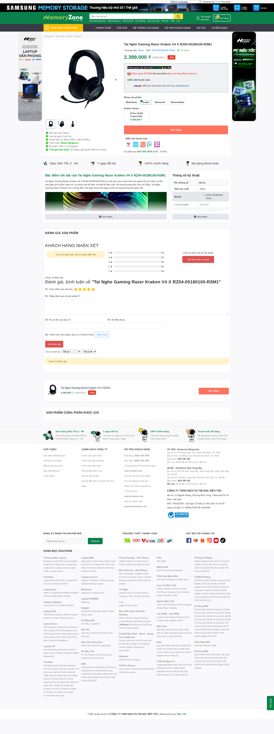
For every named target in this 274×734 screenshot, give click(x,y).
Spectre (53, 653)
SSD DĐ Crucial (201, 580)
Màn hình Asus (163, 629)
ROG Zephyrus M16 (52, 637)
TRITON (66, 596)
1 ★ (110, 271)
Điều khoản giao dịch (53, 465)
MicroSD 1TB (49, 682)
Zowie (129, 564)
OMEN (76, 653)
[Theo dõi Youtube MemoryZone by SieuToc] (216, 540)
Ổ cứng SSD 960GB (203, 623)
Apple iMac (106, 645)
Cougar (147, 621)
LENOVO (96, 624)
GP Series (106, 564)
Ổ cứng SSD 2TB (202, 626)
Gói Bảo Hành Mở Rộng (91, 611)
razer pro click (153, 21)
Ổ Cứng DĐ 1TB (208, 564)
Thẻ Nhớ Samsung (67, 665)
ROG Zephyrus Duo (70, 634)
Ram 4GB (161, 645)
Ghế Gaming (133, 628)
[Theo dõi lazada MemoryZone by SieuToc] (195, 540)
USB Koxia (86, 670)
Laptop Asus (71, 564)
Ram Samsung (172, 655)
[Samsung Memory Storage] (137, 7)
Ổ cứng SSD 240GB (203, 613)
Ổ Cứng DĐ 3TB (206, 568)
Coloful (180, 579)
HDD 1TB (210, 654)
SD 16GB (61, 682)
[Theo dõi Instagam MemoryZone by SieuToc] (209, 540)
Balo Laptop (87, 614)
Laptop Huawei (56, 571)
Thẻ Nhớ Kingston (67, 669)
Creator (93, 571)
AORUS (70, 605)
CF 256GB (68, 692)
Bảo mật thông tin (51, 470)
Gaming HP (49, 656)
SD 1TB (54, 689)
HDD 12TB (210, 661)
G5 (53, 605)
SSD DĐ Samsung (217, 580)
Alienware (64, 618)
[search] (178, 16)
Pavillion (63, 649)
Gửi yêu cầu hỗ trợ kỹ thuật (137, 476)
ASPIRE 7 (75, 593)
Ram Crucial (169, 652)
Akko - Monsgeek (126, 573)
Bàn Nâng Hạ (135, 624)
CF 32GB (72, 689)
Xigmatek (168, 589)
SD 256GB (64, 685)
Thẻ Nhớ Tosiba (51, 669)
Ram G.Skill (181, 652)
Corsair (137, 561)
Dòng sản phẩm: (133, 97)
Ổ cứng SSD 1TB (221, 623)
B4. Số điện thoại (116, 319)
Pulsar (122, 564)
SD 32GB (70, 682)
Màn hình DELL (176, 629)
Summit (85, 571)
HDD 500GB (199, 654)
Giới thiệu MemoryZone (54, 455)
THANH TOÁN (103, 27)
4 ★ (110, 257)
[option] (82, 79)
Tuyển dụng (48, 476)
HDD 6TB (213, 658)
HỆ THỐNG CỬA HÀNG (146, 27)
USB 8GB (86, 674)
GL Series (96, 564)
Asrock (110, 633)
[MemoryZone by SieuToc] (63, 18)
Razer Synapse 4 (69, 143)
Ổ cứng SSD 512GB (222, 619)
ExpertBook (63, 640)
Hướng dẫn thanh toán (92, 470)
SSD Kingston (214, 629)
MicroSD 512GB (66, 679)
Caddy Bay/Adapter (165, 665)
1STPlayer (162, 592)
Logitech (122, 561)
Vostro (47, 618)
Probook (68, 653)
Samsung (124, 596)
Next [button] (115, 79)
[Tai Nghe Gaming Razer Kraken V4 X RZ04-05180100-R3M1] (82, 79)
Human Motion (126, 647)
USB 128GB (93, 677)
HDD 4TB (203, 658)
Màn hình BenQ (171, 633)
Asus (179, 592)
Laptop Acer (60, 564)
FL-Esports (132, 577)
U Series (47, 605)
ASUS (93, 633)
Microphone (150, 669)
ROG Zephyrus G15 (52, 634)
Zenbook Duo (63, 627)
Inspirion (74, 614)
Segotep (171, 592)
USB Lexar (111, 667)
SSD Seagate (213, 633)
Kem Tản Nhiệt (172, 671)
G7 (57, 605)
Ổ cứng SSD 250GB (222, 613)
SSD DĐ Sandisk (209, 583)
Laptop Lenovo (62, 568)
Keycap (123, 580)
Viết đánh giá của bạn (198, 259)
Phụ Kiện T (138, 596)
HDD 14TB (221, 661)
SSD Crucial (200, 633)
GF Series (86, 564)
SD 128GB (54, 685)
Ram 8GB (170, 645)
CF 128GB (58, 692)
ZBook (60, 653)
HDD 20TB (199, 664)
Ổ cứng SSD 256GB (203, 616)
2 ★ (110, 266)
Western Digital (200, 561)
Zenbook (52, 627)
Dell (135, 564)
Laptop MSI (57, 561)
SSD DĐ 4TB (204, 600)
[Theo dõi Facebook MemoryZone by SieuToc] (188, 540)
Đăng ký (95, 541)
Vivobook (52, 640)
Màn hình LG (163, 636)
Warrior (122, 618)
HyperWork (138, 621)
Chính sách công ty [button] (95, 449)
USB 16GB (96, 674)
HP (82, 624)
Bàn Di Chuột (144, 564)
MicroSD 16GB (60, 672)
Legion (101, 583)
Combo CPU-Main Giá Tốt (93, 658)
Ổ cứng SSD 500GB (203, 619)
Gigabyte (179, 570)
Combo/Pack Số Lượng (54, 695)
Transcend (213, 561)
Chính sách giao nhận (91, 455)
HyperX (145, 561)
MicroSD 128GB (70, 675)
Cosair (159, 589)
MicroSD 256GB (51, 679)
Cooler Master (126, 621)
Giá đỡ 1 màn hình (126, 640)
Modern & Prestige (106, 568)
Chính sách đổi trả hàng (92, 460)
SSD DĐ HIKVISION (211, 587)
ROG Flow (67, 637)
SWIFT (46, 593)
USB (172, 21)
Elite (46, 653)
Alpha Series (86, 561)
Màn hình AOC (186, 633)
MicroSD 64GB (56, 675)
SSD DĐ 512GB (223, 593)
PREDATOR (57, 596)
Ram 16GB (180, 645)
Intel (158, 561)
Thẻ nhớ (165, 21)
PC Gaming (140, 21)
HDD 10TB (199, 661)
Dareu (141, 577)
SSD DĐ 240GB (211, 590)
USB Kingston (100, 667)
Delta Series (99, 561)
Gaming (57, 614)
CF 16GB (63, 689)
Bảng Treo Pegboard (141, 644)
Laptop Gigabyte (71, 561)
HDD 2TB (220, 654)
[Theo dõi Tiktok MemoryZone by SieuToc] (222, 540)
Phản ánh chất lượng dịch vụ (137, 486)
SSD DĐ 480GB (208, 593)
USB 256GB (104, 677)
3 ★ (110, 262)
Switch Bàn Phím (135, 580)
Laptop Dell (49, 568)
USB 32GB (106, 674)
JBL (131, 596)
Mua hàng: (136, 455)
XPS (72, 618)
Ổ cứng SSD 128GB (221, 609)
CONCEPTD (56, 593)
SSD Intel (225, 629)
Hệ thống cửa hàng (52, 460)
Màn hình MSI (176, 636)
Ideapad (84, 580)
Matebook (85, 602)
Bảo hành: (136, 460)
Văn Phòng (48, 614)
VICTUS (72, 649)
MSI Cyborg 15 (114, 21)
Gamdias (168, 595)
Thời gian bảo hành (59, 149)
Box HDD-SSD (181, 665)
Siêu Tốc (181, 714)
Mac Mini (86, 636)
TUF (45, 627)
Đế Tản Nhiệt (108, 611)
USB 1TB (92, 680)
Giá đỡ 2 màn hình (144, 640)
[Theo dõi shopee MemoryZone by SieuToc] (202, 540)
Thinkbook (94, 580)
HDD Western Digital (214, 664)
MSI (103, 633)
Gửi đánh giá (54, 344)
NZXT (175, 595)
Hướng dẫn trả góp (90, 476)
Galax (160, 595)
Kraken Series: (132, 108)
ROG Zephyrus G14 (68, 630)
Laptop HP (48, 564)
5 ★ (110, 252)
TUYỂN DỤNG (219, 27)
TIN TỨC (201, 27)
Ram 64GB (167, 649)
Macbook (47, 561)
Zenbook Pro (53, 630)
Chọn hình (102, 334)
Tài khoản (206, 16)
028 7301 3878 (144, 151)
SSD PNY (213, 636)
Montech (186, 592)
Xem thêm (107, 216)
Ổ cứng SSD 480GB (222, 616)
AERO (63, 605)
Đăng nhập (205, 19)
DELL (87, 624)
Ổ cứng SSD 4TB (218, 626)
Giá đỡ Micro (125, 644)
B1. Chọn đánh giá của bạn (59, 289)
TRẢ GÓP (122, 27)
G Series (54, 618)
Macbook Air (86, 593)
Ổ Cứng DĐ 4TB (221, 568)
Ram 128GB (179, 649)
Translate (226, 1)
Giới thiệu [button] (49, 449)
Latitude (66, 614)
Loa (178, 21)
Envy (56, 649)
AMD (164, 561)
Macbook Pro (98, 593)
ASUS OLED (128, 21)
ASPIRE (66, 593)
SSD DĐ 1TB (215, 597)
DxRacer (144, 618)
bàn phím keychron (97, 21)
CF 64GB (48, 692)
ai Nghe (146, 596)
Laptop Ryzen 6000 (59, 583)
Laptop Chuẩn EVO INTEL (54, 580)
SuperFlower (163, 608)
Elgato (137, 659)
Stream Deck (138, 669)
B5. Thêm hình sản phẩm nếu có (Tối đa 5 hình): (76, 334)
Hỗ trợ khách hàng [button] (137, 449)
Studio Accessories (128, 672)
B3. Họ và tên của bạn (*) (58, 319)
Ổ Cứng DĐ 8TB (202, 571)
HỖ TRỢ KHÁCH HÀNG (178, 27)
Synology (198, 645)
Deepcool (177, 589)
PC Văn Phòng (87, 655)
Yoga (111, 580)
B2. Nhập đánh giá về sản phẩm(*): (63, 296)
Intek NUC (85, 633)
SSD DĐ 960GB (202, 597)
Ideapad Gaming (89, 583)
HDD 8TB (223, 658)
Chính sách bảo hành (91, 465)
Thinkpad (104, 580)
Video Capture (125, 669)
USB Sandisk (86, 667)
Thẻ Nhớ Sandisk (50, 665)
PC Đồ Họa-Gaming (103, 655)
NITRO (47, 596)
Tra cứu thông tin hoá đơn (136, 481)
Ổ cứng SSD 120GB (202, 609)
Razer (141, 50)
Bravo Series (110, 561)
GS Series (92, 568)
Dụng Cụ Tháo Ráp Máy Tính (176, 675)
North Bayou (139, 647)
